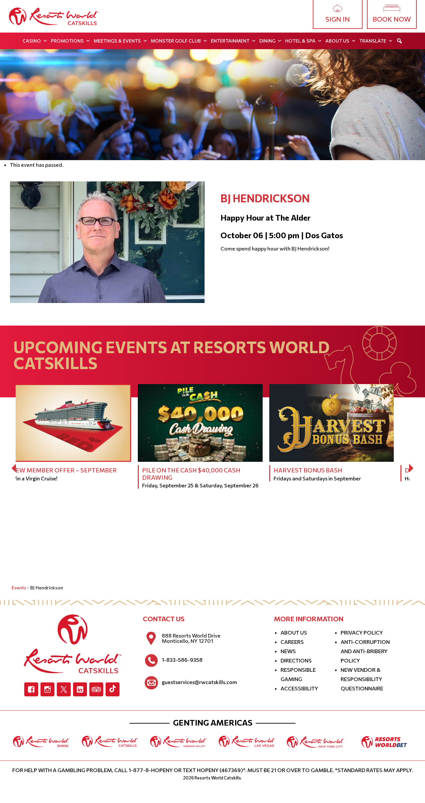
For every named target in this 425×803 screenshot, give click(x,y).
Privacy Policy (362, 632)
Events (19, 587)
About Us (337, 41)
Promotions (67, 41)
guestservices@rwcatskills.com (199, 682)
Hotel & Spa (300, 41)
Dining (267, 41)
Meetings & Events (117, 41)
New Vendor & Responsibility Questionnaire (362, 678)
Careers (292, 642)
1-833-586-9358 (182, 659)
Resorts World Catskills (218, 777)
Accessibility (299, 688)
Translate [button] (372, 41)
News (288, 651)
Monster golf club (176, 41)
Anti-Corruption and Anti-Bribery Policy (365, 651)
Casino (32, 41)
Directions (296, 660)
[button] (399, 41)
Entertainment (230, 41)
